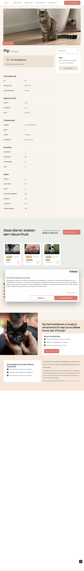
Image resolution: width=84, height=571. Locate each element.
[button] (35, 3)
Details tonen (70, 292)
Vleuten (8, 262)
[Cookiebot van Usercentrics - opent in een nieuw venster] (70, 272)
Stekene (28, 262)
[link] (29, 3)
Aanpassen (41, 298)
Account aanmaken (73, 3)
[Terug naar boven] (80, 561)
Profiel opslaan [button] (62, 50)
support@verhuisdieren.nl (72, 381)
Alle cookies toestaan (66, 298)
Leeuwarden (49, 262)
